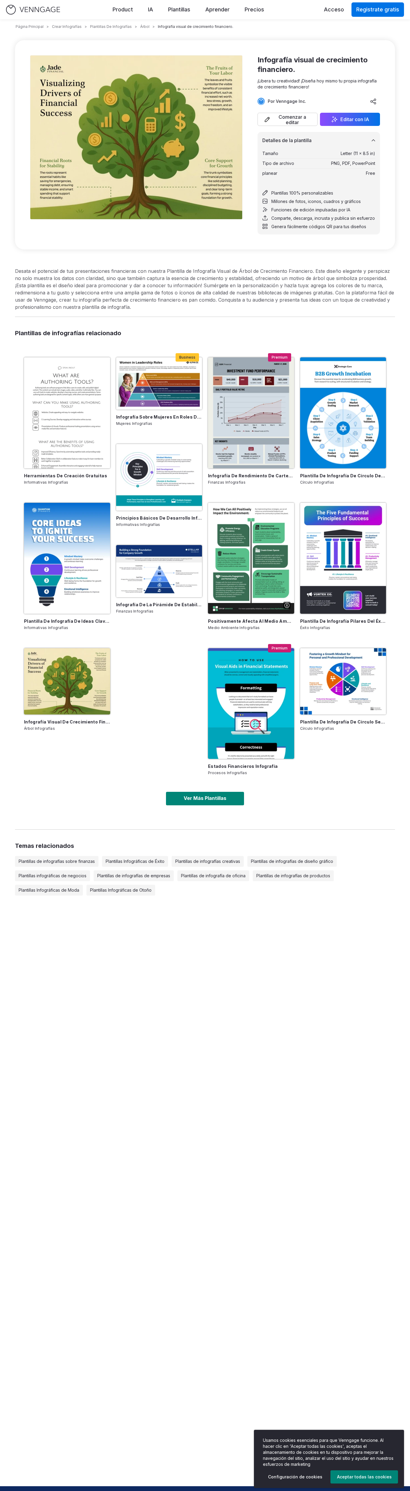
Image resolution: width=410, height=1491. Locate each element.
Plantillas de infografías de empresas (133, 875)
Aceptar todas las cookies (364, 1476)
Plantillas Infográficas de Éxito (135, 861)
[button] (288, 119)
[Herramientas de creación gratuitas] (67, 412)
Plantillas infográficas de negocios (52, 875)
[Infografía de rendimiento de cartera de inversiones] (251, 412)
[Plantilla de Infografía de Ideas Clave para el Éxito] (67, 558)
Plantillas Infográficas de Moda (49, 890)
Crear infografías (67, 26)
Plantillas (179, 9)
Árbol (144, 26)
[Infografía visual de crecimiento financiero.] (67, 681)
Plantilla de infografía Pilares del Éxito (343, 621)
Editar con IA (354, 119)
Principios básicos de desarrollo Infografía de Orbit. (159, 517)
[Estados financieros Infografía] (251, 703)
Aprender (217, 9)
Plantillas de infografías (111, 26)
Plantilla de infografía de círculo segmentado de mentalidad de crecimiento (343, 721)
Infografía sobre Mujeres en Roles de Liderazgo (159, 416)
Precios (254, 9)
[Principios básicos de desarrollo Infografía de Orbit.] (159, 477)
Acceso (334, 9)
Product (123, 9)
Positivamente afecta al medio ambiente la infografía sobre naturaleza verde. (251, 621)
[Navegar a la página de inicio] (33, 10)
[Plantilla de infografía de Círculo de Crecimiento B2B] (343, 412)
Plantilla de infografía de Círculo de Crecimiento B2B (343, 475)
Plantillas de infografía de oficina (213, 875)
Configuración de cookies (295, 1476)
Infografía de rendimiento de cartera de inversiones (251, 475)
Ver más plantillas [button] (205, 798)
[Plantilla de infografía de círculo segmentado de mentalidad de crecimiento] (343, 681)
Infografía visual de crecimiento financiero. (67, 721)
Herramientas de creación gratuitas (65, 475)
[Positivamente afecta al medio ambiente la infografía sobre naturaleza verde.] (251, 558)
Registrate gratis (377, 9)
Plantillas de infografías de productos (293, 875)
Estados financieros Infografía (243, 766)
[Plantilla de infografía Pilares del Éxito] (343, 558)
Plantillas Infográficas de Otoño (121, 890)
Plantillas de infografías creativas (207, 861)
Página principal (30, 26)
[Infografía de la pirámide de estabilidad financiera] (159, 571)
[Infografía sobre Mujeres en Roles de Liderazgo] (159, 383)
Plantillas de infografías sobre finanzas (57, 861)
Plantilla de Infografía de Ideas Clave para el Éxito (67, 621)
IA (150, 9)
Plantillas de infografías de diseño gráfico (292, 861)
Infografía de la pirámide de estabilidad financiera (159, 604)
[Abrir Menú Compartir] (373, 101)
